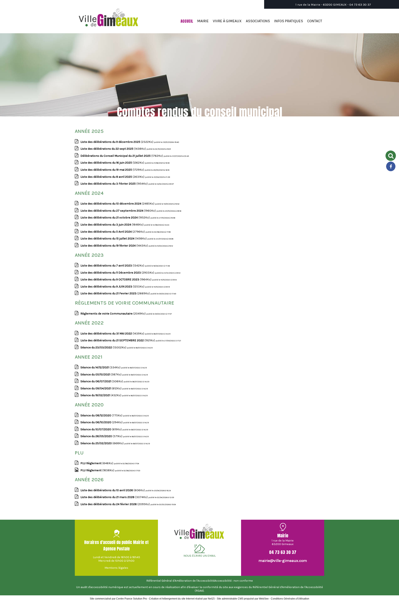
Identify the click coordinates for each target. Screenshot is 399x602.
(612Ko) (101, 388)
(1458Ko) (113, 238)
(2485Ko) (117, 203)
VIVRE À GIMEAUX (227, 21)
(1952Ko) (115, 217)
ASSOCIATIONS (258, 21)
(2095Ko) (115, 504)
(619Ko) (101, 429)
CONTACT (314, 21)
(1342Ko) (112, 265)
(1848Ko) (112, 224)
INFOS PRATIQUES (288, 21)
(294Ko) (101, 422)
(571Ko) (101, 436)
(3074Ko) (114, 497)
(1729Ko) (112, 169)
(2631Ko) (112, 177)
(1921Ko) (118, 340)
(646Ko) (97, 463)
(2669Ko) (115, 293)
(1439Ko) (112, 333)
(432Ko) (101, 395)
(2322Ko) (117, 142)
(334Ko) (100, 367)
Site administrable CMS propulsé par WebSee (243, 598)
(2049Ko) (113, 313)
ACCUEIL (187, 21)
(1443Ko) (114, 245)
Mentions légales (116, 568)
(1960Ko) (118, 210)
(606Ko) (112, 490)
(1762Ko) (122, 156)
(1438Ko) (113, 148)
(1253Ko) (112, 286)
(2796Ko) (112, 231)
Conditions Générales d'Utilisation (290, 598)
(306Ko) (102, 381)
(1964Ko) (116, 279)
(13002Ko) (103, 347)
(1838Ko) (97, 470)
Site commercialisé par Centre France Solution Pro (118, 598)
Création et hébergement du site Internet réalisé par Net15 (182, 598)
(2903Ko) (117, 272)
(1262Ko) (112, 162)
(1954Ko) (114, 183)
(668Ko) (102, 443)
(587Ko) (101, 374)
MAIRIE (203, 21)
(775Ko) (101, 415)
